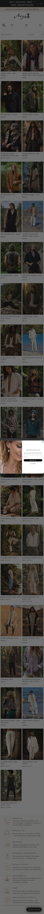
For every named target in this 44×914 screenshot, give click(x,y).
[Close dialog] (43, 442)
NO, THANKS (33, 463)
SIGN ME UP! (33, 460)
